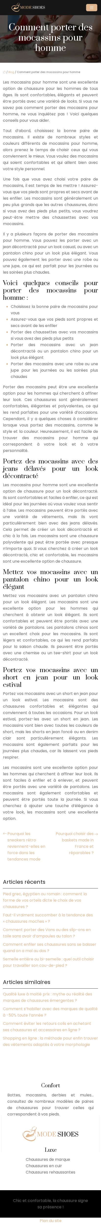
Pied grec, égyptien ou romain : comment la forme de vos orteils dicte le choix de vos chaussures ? (45, 900)
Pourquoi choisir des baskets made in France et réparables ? (75, 843)
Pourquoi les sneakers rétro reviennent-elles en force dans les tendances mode (26, 846)
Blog (11, 72)
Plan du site (51, 1221)
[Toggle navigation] (91, 8)
